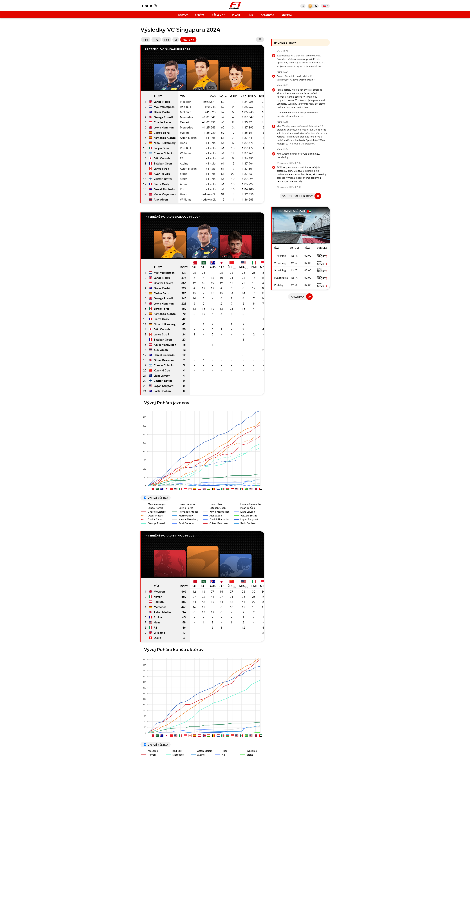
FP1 (145, 39)
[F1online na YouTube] (147, 6)
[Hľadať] (303, 6)
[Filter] (260, 39)
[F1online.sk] (235, 5)
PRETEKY (188, 39)
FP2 (156, 39)
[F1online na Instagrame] (155, 6)
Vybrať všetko (158, 498)
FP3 (166, 39)
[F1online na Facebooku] (142, 6)
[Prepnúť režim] (313, 6)
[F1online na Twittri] (151, 6)
